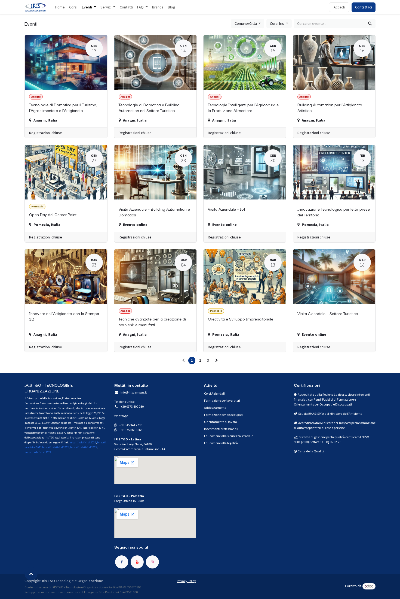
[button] (31, 573)
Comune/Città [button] (246, 23)
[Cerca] (370, 23)
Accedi (339, 7)
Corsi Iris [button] (277, 23)
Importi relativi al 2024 (37, 452)
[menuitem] (60, 7)
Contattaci (363, 7)
